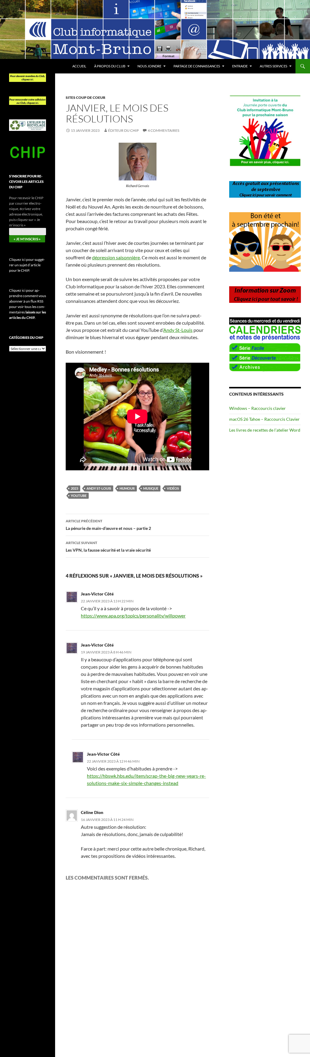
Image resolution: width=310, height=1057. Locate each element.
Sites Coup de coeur (85, 97)
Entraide (240, 66)
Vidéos (173, 488)
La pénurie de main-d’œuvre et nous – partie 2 (108, 525)
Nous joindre (149, 66)
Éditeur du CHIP (123, 130)
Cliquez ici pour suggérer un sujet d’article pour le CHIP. (27, 265)
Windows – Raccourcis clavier (257, 408)
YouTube (79, 496)
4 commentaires (163, 130)
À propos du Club (109, 66)
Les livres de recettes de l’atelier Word (264, 430)
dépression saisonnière (116, 257)
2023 (74, 488)
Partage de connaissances (196, 66)
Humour (127, 488)
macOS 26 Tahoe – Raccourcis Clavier (264, 419)
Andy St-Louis (178, 330)
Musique (150, 488)
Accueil (79, 66)
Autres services (273, 66)
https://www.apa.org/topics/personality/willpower (133, 615)
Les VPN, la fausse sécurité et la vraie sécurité (108, 546)
